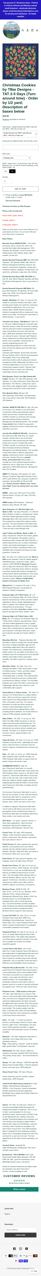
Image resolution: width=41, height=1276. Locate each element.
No (12, 171)
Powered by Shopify (28, 1268)
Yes (5, 171)
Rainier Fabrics (16, 1268)
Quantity (5, 177)
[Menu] (37, 30)
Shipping (6, 119)
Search (7, 1214)
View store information (12, 200)
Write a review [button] (19, 1189)
